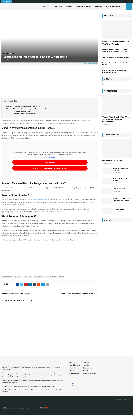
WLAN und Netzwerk (89, 373)
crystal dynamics (7, 276)
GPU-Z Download (118, 209)
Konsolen (86, 365)
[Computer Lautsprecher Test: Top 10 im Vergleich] (117, 29)
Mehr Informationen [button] (49, 157)
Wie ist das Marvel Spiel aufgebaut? (24, 113)
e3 (15, 276)
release (40, 276)
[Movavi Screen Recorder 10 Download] (107, 171)
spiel (46, 276)
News (45, 6)
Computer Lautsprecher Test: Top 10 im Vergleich (115, 43)
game (19, 276)
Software (71, 371)
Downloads (98, 6)
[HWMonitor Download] (117, 148)
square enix (53, 276)
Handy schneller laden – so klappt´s (15, 294)
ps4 (35, 276)
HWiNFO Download (119, 189)
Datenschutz (118, 399)
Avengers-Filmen (40, 199)
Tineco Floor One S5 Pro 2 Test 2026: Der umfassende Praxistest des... (116, 119)
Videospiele (10, 53)
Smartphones (87, 368)
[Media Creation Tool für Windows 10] (107, 181)
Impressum (127, 399)
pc (30, 276)
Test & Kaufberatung (83, 6)
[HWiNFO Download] (107, 191)
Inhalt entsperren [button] (50, 162)
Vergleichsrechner (113, 6)
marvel (26, 276)
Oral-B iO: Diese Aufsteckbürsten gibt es (115, 57)
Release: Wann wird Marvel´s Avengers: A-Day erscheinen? (26, 109)
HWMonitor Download (112, 161)
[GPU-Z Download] (107, 211)
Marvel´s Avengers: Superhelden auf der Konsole (23, 106)
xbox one (61, 276)
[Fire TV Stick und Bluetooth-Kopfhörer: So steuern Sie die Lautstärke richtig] (107, 201)
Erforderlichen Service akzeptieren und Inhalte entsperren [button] (50, 168)
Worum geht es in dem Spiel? (22, 111)
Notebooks (72, 368)
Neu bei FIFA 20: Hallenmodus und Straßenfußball (78, 294)
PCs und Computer (74, 365)
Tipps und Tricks (57, 6)
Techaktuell (8, 60)
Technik (69, 6)
